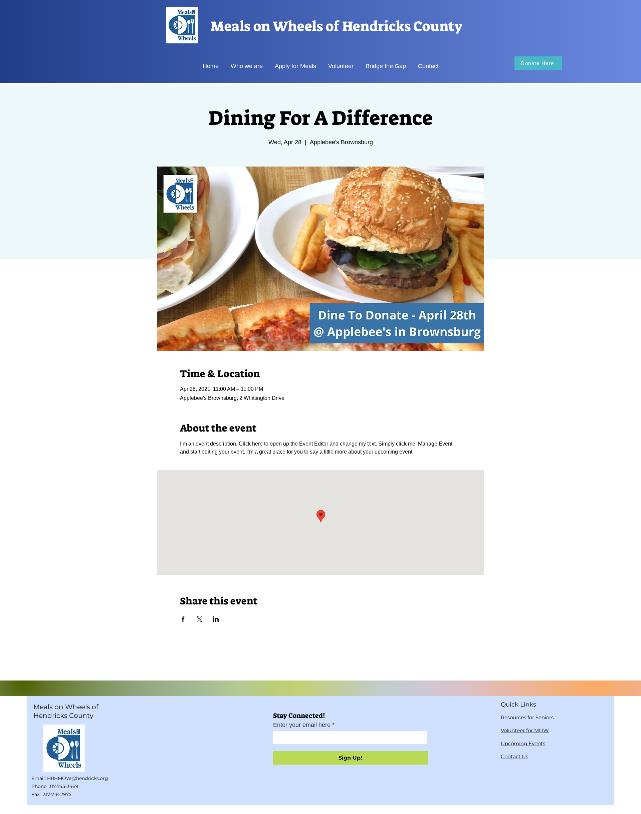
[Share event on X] (199, 619)
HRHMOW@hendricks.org (77, 778)
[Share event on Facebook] (183, 619)
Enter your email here (302, 725)
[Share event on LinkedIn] (216, 619)
